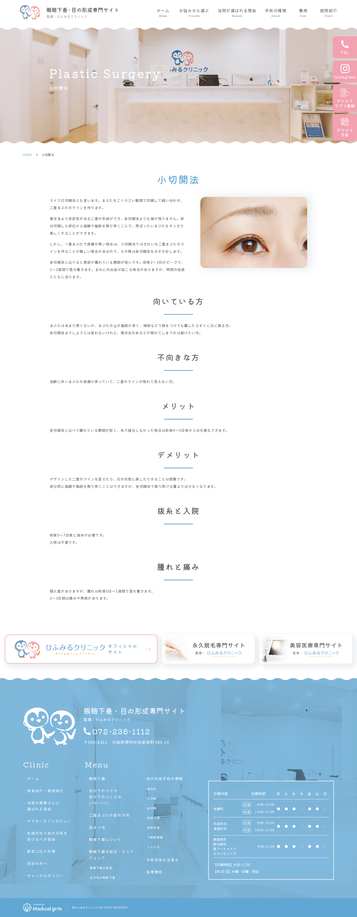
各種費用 (154, 871)
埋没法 (152, 789)
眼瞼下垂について (105, 839)
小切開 (152, 798)
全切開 (152, 808)
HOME (27, 155)
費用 (303, 12)
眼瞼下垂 (97, 778)
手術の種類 (275, 12)
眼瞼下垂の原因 (101, 868)
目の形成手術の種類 (164, 778)
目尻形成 (153, 827)
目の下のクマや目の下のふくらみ (105, 796)
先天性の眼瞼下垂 (103, 877)
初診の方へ (37, 863)
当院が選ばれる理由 (237, 12)
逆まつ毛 (97, 827)
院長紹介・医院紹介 (45, 790)
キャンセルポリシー (45, 875)
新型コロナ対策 (41, 851)
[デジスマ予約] (345, 127)
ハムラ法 (153, 847)
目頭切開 (153, 818)
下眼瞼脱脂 (155, 837)
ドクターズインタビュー (49, 821)
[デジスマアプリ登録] (345, 98)
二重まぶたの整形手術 (109, 815)
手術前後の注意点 (162, 859)
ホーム (163, 12)
